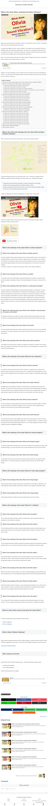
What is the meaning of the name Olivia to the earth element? (17, 100)
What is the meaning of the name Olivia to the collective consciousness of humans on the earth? (24, 90)
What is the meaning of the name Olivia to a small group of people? (19, 88)
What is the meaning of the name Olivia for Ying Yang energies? (18, 107)
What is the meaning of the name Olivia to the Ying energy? (17, 108)
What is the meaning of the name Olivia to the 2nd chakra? (17, 114)
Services (24, 799)
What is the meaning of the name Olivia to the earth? (15, 91)
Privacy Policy (24, 800)
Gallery (8, 800)
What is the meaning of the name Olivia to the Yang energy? (17, 110)
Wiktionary (9, 624)
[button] (39, 703)
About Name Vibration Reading (8, 645)
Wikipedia (9, 622)
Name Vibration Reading (6, 694)
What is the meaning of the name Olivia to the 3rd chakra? (17, 116)
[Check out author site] (12, 709)
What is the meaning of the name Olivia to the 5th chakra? (17, 119)
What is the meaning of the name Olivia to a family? (15, 86)
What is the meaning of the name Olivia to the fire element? (17, 96)
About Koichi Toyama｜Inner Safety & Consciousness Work (39, 801)
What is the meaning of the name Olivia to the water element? (17, 97)
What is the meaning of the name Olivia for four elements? (16, 94)
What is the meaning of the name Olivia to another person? (17, 85)
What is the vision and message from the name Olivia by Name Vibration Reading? (22, 82)
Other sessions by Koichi (8, 127)
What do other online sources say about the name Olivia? (16, 123)
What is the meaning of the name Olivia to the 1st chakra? (17, 113)
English (8, 799)
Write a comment (24, 785)
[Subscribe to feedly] (35, 709)
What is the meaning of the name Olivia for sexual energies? (17, 102)
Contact (39, 799)
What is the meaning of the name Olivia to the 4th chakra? (17, 117)
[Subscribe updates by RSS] (24, 712)
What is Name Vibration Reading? (11, 125)
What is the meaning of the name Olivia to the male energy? (17, 105)
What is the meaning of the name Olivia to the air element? (17, 99)
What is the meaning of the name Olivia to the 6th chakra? (17, 120)
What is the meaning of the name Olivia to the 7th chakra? (17, 122)
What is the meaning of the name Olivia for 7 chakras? (15, 111)
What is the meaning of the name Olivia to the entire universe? (17, 93)
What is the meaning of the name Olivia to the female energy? (17, 103)
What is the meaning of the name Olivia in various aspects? (16, 83)
